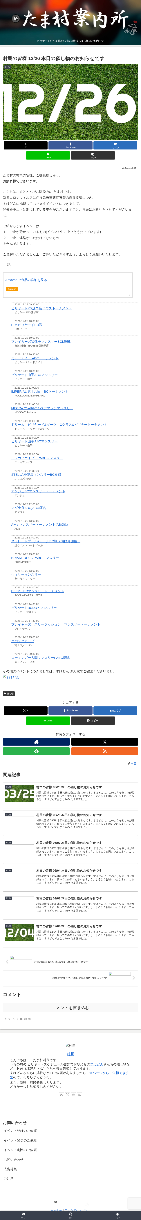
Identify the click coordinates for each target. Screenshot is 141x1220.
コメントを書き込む (70, 1007)
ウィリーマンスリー (26, 574)
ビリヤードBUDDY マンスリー (34, 608)
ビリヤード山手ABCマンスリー (34, 375)
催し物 (10, 693)
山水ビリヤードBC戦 (26, 325)
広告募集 (10, 1169)
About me (56, 1210)
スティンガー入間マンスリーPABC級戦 (42, 658)
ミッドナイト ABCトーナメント (35, 358)
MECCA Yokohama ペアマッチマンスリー (42, 408)
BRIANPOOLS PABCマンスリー (35, 558)
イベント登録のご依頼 (20, 1131)
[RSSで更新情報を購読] (104, 751)
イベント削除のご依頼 (20, 1150)
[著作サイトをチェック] (36, 742)
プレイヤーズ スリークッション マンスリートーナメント (55, 624)
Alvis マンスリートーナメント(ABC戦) (39, 524)
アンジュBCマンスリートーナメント (38, 491)
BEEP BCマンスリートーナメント (37, 591)
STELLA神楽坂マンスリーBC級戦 (36, 474)
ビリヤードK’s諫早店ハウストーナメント (41, 308)
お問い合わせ (14, 1159)
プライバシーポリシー (77, 1210)
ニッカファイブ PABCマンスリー (37, 458)
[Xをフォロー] (104, 742)
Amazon (12, 289)
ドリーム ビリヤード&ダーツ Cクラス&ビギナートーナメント (59, 424)
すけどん (96, 1064)
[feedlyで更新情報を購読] (36, 751)
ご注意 (9, 1178)
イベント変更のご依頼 (20, 1140)
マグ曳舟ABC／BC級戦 (28, 508)
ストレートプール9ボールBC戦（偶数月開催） (45, 541)
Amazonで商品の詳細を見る (26, 280)
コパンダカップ (22, 641)
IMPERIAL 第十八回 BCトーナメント (39, 391)
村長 (70, 1054)
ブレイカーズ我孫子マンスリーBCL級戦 (40, 341)
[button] (93, 155)
